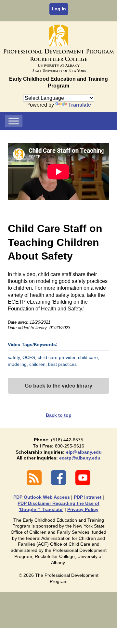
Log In (59, 8)
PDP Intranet (87, 497)
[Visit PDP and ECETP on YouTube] (82, 477)
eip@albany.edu (84, 452)
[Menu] (13, 121)
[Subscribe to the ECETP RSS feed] (34, 477)
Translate (79, 105)
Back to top (59, 415)
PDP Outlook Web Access (41, 497)
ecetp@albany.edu (79, 457)
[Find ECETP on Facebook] (58, 477)
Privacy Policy (82, 509)
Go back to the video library (58, 386)
